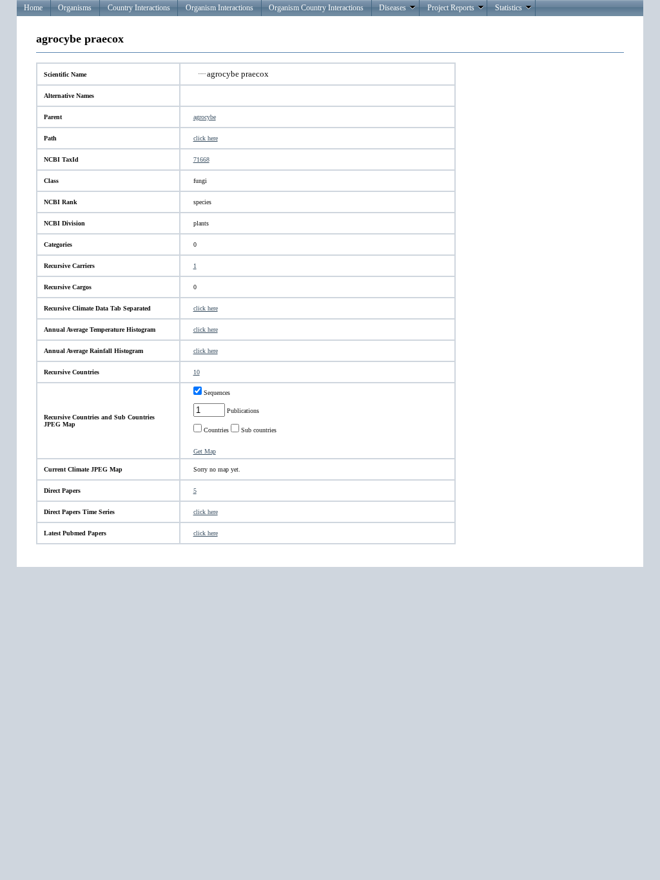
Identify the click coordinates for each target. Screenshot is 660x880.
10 (196, 372)
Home (33, 7)
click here (205, 138)
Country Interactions (139, 7)
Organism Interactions (219, 7)
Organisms (75, 7)
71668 (201, 159)
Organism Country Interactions (316, 7)
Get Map (204, 451)
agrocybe (204, 116)
